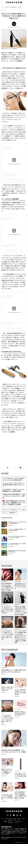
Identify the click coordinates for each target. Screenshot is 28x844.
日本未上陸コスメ (12, 512)
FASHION (6, 818)
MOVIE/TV (15, 818)
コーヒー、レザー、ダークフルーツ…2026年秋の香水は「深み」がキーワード (14, 484)
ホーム (2, 7)
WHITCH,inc (18, 842)
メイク (4, 512)
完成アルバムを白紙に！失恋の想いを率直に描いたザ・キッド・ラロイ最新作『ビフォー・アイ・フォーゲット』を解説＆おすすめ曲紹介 (20, 610)
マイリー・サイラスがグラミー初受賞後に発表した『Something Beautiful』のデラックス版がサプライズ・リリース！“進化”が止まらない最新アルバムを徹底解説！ (20, 636)
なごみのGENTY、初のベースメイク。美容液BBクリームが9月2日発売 (14, 490)
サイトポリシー (11, 821)
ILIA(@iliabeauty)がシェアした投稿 (14, 179)
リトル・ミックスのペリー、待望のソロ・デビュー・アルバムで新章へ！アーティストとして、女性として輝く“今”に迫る (7, 635)
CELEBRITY (23, 818)
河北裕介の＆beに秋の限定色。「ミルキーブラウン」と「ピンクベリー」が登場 (14, 496)
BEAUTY (10, 818)
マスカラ (23, 509)
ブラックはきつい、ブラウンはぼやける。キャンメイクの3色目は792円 (14, 479)
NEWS (3, 818)
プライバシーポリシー (19, 821)
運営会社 (5, 821)
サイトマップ (16, 822)
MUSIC (19, 818)
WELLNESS (10, 819)
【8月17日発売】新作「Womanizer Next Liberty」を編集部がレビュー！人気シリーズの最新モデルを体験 (14, 502)
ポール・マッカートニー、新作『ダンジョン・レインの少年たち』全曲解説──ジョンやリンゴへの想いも (7, 610)
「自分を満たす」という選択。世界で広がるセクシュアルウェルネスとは (20, 586)
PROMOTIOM (4, 581)
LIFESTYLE (14, 819)
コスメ (4, 509)
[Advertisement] (14, 449)
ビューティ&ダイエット (13, 509)
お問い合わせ (10, 822)
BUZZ (18, 819)
